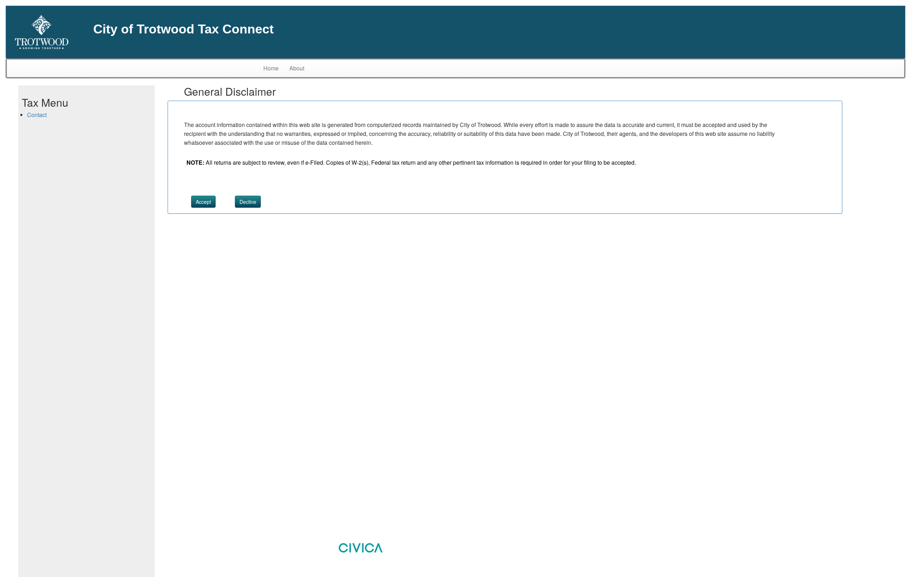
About (296, 68)
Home (271, 68)
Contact (37, 115)
